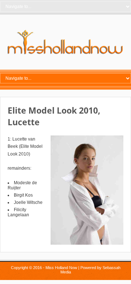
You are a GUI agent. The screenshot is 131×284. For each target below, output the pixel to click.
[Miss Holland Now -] (65, 54)
